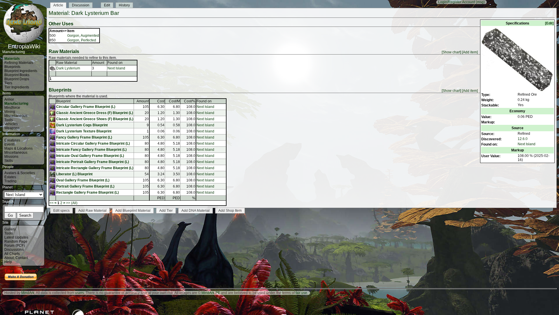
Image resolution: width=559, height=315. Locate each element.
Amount (98, 63)
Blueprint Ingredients (20, 71)
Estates (10, 177)
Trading (10, 181)
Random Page (15, 241)
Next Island (526, 144)
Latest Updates (16, 237)
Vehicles (11, 124)
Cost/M (174, 101)
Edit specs (61, 211)
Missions (11, 157)
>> (68, 203)
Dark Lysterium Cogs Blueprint (82, 125)
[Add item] (470, 52)
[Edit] (549, 23)
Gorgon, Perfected (81, 40)
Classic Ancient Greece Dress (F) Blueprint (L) (94, 113)
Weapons (12, 128)
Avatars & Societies (19, 173)
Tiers (8, 83)
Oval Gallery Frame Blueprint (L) (82, 180)
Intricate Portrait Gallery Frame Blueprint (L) (92, 162)
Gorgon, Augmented (83, 36)
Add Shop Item (230, 211)
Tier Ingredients (16, 87)
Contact (21, 258)
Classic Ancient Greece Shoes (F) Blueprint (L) (94, 119)
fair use (301, 293)
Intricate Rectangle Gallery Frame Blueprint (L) (94, 168)
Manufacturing (16, 104)
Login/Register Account (456, 2)
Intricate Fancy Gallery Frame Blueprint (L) (91, 150)
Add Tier (166, 211)
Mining (9, 112)
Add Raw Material (92, 211)
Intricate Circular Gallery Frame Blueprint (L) (93, 143)
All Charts (12, 254)
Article (58, 5)
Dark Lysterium (68, 68)
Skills (8, 161)
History (124, 5)
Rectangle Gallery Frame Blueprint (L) (87, 192)
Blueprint (63, 101)
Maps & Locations (18, 148)
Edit (107, 5)
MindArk (27, 293)
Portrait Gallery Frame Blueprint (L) (85, 186)
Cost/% (189, 101)
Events (9, 144)
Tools (8, 120)
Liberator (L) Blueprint (74, 174)
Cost (160, 101)
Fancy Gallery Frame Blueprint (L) (84, 137)
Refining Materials (18, 63)
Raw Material (66, 63)
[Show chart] (451, 52)
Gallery (10, 229)
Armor (9, 99)
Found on (115, 63)
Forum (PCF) (14, 246)
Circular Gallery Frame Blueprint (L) (85, 107)
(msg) (480, 2)
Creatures (12, 140)
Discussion (80, 5)
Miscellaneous (15, 116)
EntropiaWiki (24, 46)
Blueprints (12, 67)
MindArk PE (210, 293)
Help (8, 262)
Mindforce (12, 108)
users (79, 293)
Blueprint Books (16, 75)
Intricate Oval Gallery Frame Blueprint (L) (90, 156)
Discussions (14, 250)
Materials (12, 59)
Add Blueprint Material (133, 211)
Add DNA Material (195, 211)
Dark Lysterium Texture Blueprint (84, 131)
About (9, 258)
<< (51, 203)
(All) (74, 203)
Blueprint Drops (16, 79)
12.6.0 (523, 139)
